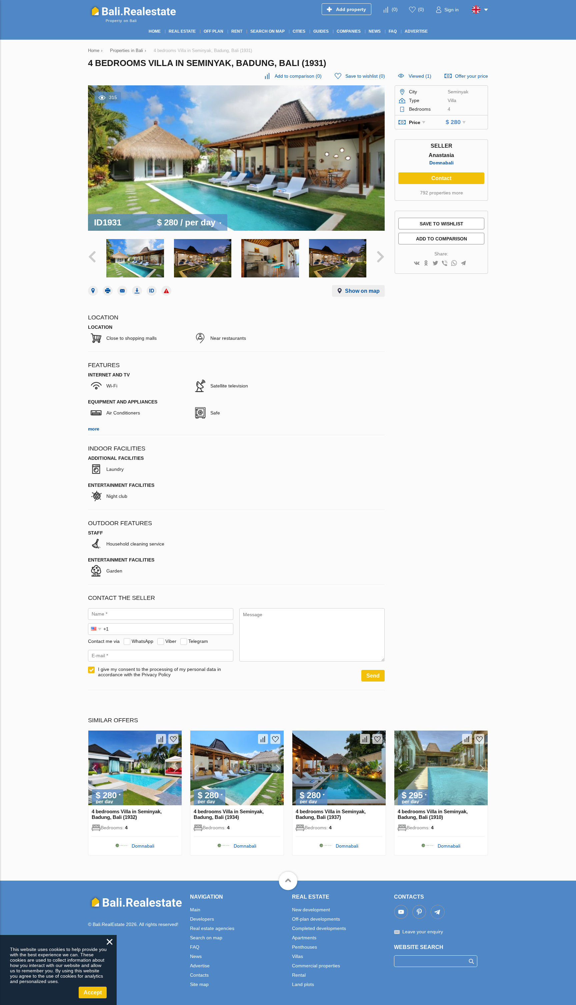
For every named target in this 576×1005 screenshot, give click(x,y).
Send (373, 676)
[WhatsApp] (454, 263)
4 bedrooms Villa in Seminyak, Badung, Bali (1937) (331, 814)
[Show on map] (93, 291)
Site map (199, 984)
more (93, 428)
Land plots (303, 984)
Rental (299, 975)
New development (311, 909)
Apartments (304, 937)
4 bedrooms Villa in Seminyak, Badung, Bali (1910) (433, 814)
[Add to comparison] (161, 739)
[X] (435, 263)
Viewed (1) (420, 76)
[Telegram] (463, 263)
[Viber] (444, 263)
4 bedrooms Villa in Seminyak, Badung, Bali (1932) (127, 814)
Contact (441, 178)
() (395, 9)
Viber (170, 641)
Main (195, 909)
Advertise (200, 965)
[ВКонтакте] (416, 263)
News (196, 956)
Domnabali (441, 162)
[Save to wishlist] (173, 739)
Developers (202, 919)
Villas (297, 956)
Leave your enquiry (422, 931)
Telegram (198, 641)
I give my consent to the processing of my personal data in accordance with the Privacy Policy (159, 672)
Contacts (199, 975)
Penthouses (304, 947)
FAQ (194, 947)
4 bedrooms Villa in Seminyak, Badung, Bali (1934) (229, 814)
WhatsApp (142, 641)
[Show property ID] (152, 291)
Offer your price (471, 76)
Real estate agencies (212, 928)
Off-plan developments (316, 919)
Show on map (362, 291)
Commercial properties (316, 965)
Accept (93, 992)
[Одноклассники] (426, 263)
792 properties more (441, 192)
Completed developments (319, 928)
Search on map (206, 937)
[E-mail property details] (122, 291)
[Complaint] (166, 291)
